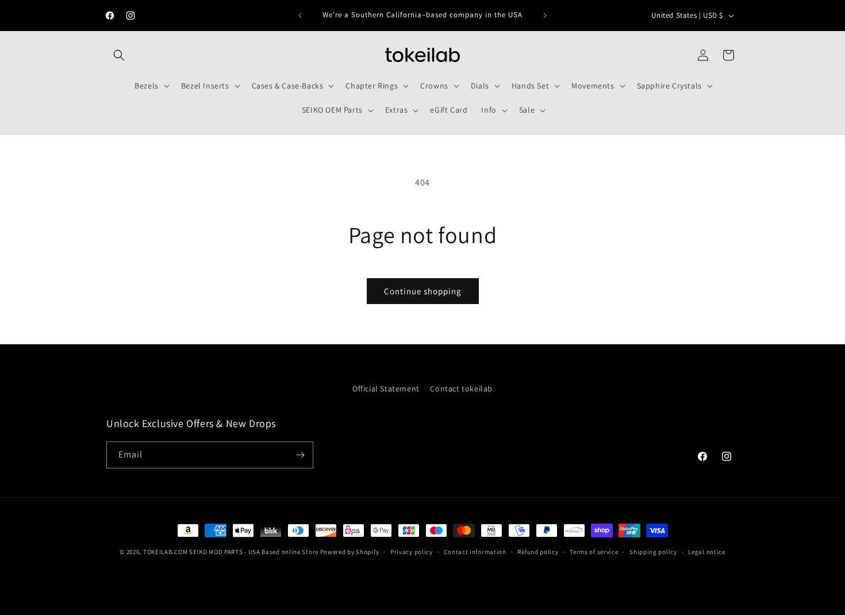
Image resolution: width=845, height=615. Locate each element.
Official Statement (386, 388)
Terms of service (594, 552)
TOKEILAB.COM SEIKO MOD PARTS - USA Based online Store (230, 552)
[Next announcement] (545, 15)
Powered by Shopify (349, 552)
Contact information (475, 552)
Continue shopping (423, 291)
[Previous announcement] (300, 15)
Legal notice (706, 552)
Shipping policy (653, 552)
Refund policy (537, 552)
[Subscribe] (300, 454)
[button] (119, 55)
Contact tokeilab (461, 388)
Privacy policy (411, 552)
